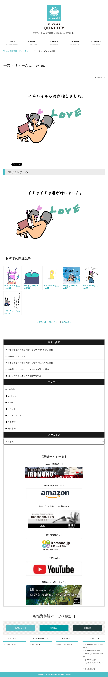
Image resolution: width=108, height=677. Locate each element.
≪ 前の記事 (41, 322)
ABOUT (12, 43)
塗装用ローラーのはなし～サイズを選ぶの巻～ (28, 369)
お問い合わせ (20, 628)
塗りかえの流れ (90, 660)
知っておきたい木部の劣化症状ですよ (24, 376)
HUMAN (75, 43)
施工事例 (12, 428)
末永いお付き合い (65, 644)
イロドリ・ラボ (15, 415)
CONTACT (96, 43)
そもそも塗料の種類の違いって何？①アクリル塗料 (30, 363)
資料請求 (54, 628)
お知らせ (12, 402)
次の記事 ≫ (66, 322)
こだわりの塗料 (11, 644)
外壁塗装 (12, 422)
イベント (12, 409)
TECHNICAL (54, 43)
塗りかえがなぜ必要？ (93, 651)
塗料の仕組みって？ (16, 356)
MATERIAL (33, 43)
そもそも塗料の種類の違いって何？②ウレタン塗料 (30, 350)
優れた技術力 (37, 644)
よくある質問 (90, 669)
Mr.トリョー (54, 322)
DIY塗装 (11, 389)
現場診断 (87, 628)
